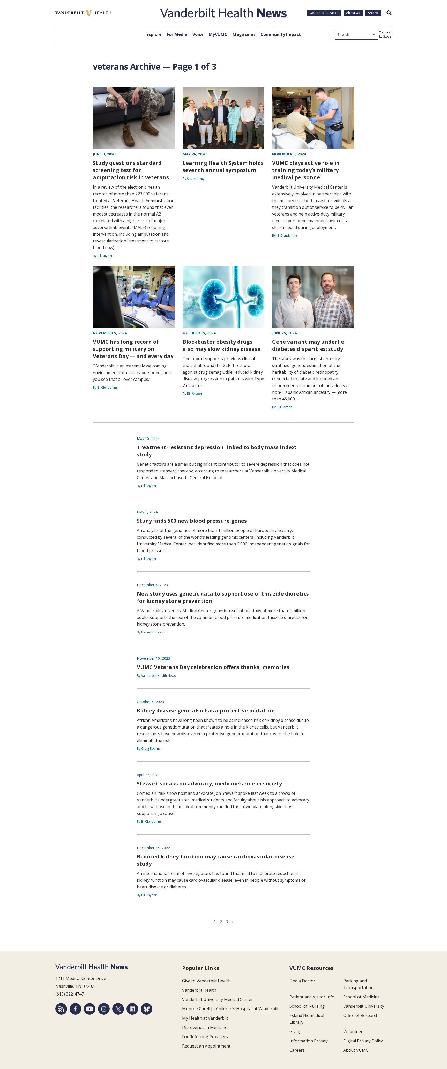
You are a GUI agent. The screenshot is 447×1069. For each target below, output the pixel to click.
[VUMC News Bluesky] (146, 1009)
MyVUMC (218, 34)
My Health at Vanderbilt (205, 1018)
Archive (373, 13)
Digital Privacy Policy (363, 1041)
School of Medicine (361, 997)
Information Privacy (308, 1041)
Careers (297, 1050)
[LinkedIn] (132, 1009)
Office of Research (360, 1015)
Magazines (244, 34)
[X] (118, 1009)
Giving (295, 1031)
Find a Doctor (302, 981)
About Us (353, 13)
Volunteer (353, 1031)
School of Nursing (307, 1006)
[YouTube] (89, 1009)
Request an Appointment (206, 1046)
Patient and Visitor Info (311, 997)
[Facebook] (75, 1009)
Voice (198, 34)
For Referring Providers (205, 1037)
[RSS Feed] (61, 1009)
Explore (154, 34)
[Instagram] (104, 1009)
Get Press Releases (324, 13)
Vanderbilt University (363, 1006)
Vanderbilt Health (199, 990)
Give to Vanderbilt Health (206, 981)
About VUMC (355, 1050)
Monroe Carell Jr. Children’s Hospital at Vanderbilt (230, 1009)
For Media (177, 34)
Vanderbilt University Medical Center (217, 999)
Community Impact (280, 34)
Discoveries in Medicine (204, 1027)
